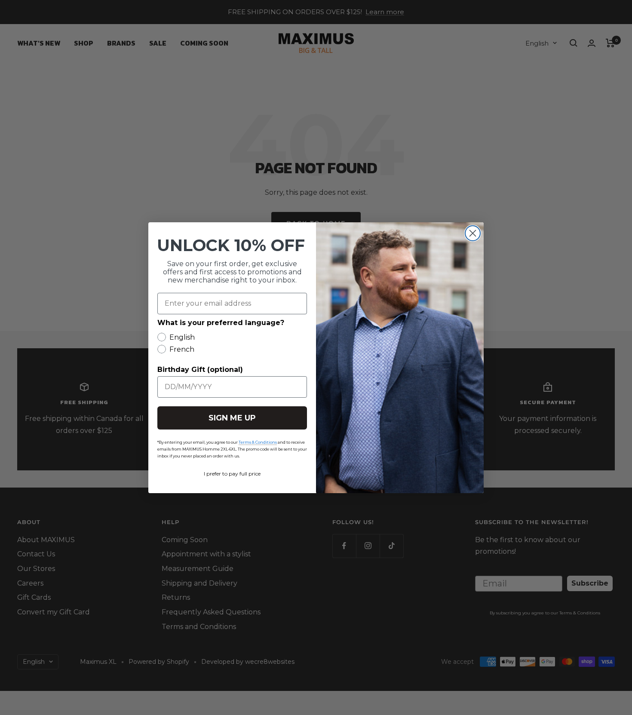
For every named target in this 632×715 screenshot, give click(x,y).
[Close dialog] (472, 233)
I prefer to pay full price (232, 473)
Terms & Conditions (258, 442)
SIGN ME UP (232, 418)
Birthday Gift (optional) (200, 369)
